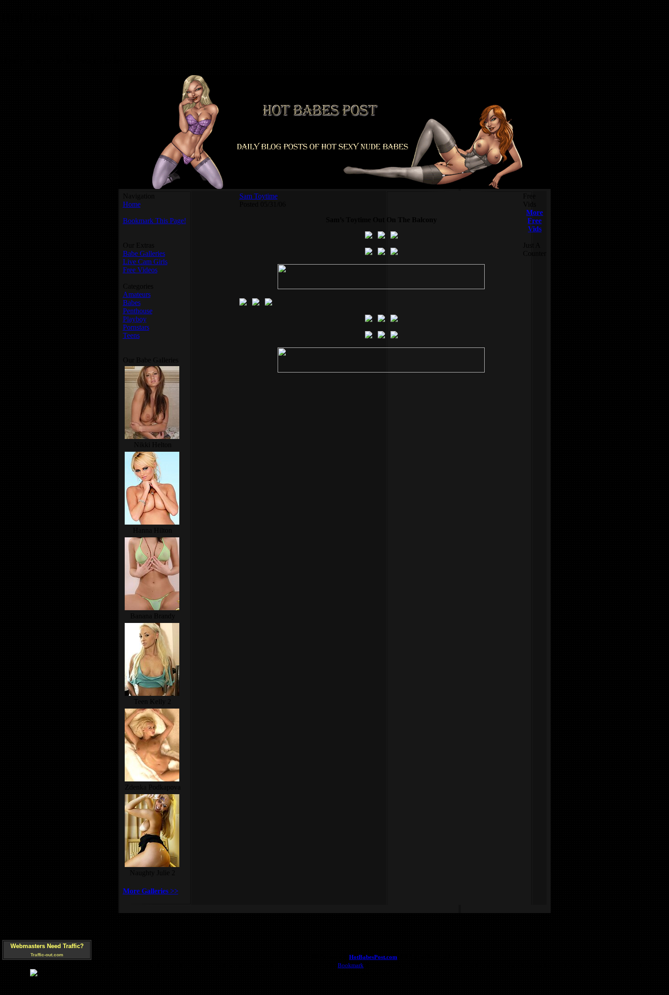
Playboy (135, 319)
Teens (131, 335)
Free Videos (140, 270)
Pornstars (136, 327)
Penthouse (137, 311)
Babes (132, 302)
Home (132, 204)
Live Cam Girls (145, 261)
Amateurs (137, 294)
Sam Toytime (258, 196)
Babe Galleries (144, 253)
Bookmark (351, 965)
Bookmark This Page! (154, 221)
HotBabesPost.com (373, 957)
